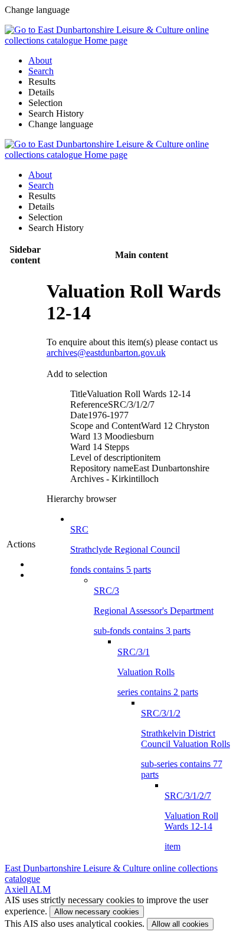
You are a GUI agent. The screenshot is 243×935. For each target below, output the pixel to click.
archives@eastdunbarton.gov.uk (106, 353)
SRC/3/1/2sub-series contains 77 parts (185, 743)
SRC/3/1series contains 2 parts (157, 672)
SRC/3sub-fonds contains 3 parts (154, 611)
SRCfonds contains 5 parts (125, 549)
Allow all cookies (180, 924)
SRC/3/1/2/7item (191, 821)
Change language (60, 124)
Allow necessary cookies (96, 911)
